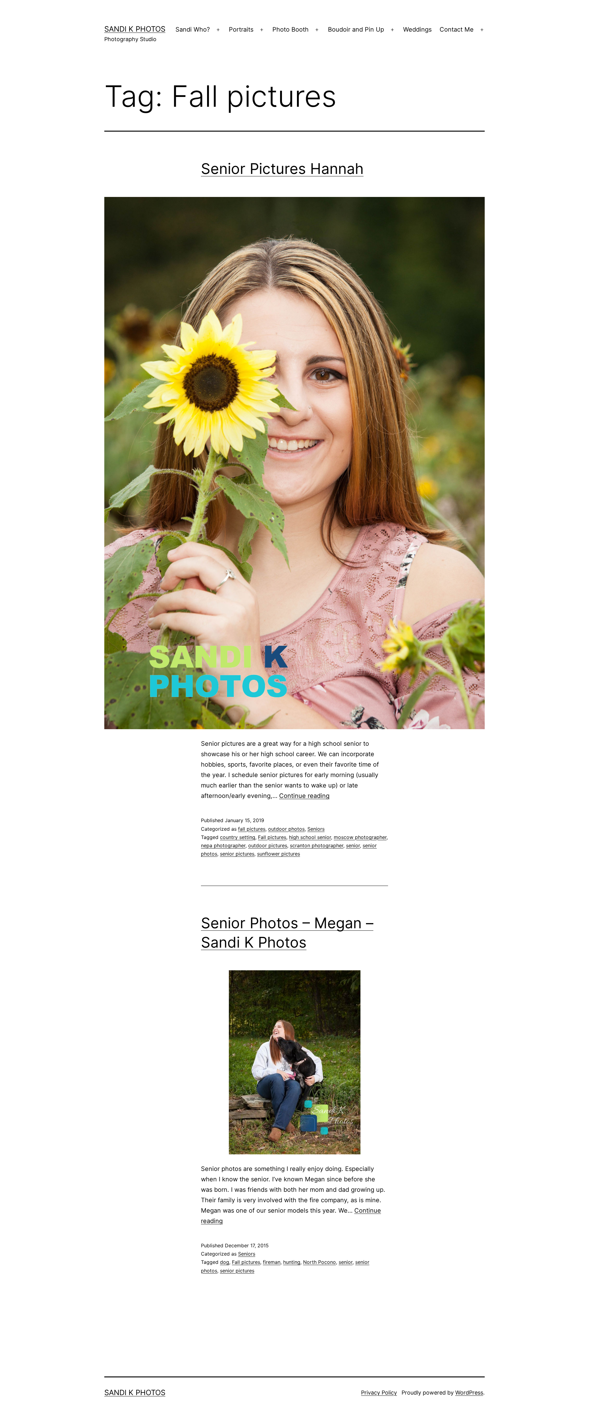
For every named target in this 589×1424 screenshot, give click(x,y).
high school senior (310, 837)
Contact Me (457, 29)
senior (353, 845)
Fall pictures (272, 837)
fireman (271, 1262)
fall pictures (251, 829)
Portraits (241, 29)
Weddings (417, 29)
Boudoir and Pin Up (356, 29)
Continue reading (304, 795)
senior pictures (237, 854)
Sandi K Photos (134, 29)
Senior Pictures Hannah (282, 169)
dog (224, 1262)
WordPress (469, 1392)
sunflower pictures (278, 854)
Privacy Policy (379, 1392)
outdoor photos (286, 829)
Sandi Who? (192, 29)
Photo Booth (290, 29)
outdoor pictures (267, 845)
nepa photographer (223, 845)
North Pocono (319, 1262)
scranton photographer (316, 845)
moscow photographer (360, 837)
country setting (237, 837)
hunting (291, 1262)
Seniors (316, 829)
